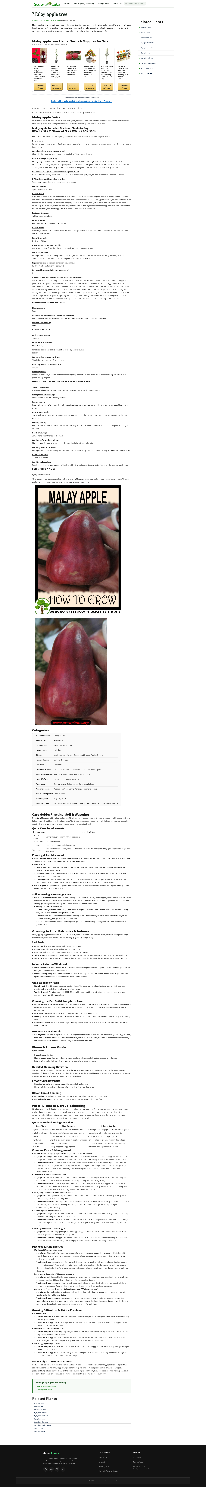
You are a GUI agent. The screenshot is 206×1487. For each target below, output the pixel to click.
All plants (66, 4)
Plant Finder (103, 1457)
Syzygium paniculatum (42, 1425)
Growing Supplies (102, 4)
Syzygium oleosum (41, 1422)
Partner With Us (141, 1467)
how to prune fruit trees (46, 1387)
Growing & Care (104, 1466)
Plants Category (78, 4)
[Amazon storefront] (63, 1469)
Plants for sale (117, 4)
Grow (51, 1453)
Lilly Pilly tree (39, 1403)
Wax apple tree (39, 1431)
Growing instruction (52, 20)
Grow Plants (37, 20)
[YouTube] (51, 1469)
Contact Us (137, 1457)
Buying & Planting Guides (108, 1471)
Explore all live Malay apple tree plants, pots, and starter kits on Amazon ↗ (81, 101)
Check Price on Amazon (40, 86)
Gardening (90, 4)
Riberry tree (38, 1406)
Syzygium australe (40, 1413)
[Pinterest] (45, 1469)
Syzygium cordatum (41, 1416)
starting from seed (44, 1390)
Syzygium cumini (40, 1419)
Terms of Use (138, 1462)
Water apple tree (40, 1428)
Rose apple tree (40, 1410)
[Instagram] (57, 1469)
